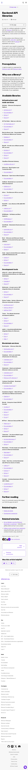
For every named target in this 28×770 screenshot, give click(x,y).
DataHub (7, 396)
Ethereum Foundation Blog (7, 707)
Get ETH (3, 628)
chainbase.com (8, 359)
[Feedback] (25, 767)
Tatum (6, 318)
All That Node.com (9, 124)
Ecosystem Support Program (8, 710)
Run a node (3, 604)
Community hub (4, 689)
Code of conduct (14, 754)
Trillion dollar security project (7, 741)
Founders (3, 681)
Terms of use (14, 761)
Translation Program (5, 699)
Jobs (14, 756)
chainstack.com (8, 372)
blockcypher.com (9, 349)
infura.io (6, 195)
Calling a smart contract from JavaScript (14, 528)
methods (17, 41)
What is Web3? (4, 596)
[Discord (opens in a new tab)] (19, 746)
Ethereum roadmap (5, 723)
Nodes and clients (8, 511)
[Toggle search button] (23, 2)
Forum (6, 417)
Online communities (5, 691)
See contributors (15, 539)
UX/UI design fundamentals (7, 675)
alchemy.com (8, 110)
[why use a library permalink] (1, 74)
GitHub (6, 115)
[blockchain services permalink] (1, 343)
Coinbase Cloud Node (10, 386)
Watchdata (7, 452)
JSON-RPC (13, 40)
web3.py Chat (8, 310)
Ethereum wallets (5, 594)
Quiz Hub (3, 609)
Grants (2, 670)
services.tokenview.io (10, 439)
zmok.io (6, 257)
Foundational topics (5, 673)
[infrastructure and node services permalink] (1, 101)
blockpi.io (7, 150)
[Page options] (9, 19)
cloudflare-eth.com (9, 164)
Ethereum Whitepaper (6, 720)
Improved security (5, 725)
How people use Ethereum (7, 612)
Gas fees (3, 602)
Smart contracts (4, 599)
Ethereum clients (17, 69)
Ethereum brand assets (14, 752)
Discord (6, 117)
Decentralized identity (6, 644)
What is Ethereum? (5, 588)
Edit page (13, 19)
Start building (4, 665)
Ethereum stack (6, 69)
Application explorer (5, 631)
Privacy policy (14, 759)
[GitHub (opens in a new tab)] (8, 746)
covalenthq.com (8, 484)
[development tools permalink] (1, 269)
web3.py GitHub (8, 307)
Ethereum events (5, 694)
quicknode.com (8, 229)
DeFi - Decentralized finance (7, 638)
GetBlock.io (7, 186)
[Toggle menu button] (26, 2)
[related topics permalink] (1, 507)
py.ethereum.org (9, 305)
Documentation (8, 112)
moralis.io (7, 407)
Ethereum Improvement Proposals (8, 733)
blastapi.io (7, 137)
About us (14, 749)
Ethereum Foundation (6, 704)
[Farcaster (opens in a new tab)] (12, 746)
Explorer (7, 470)
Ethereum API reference (11, 378)
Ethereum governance (6, 736)
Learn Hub (3, 586)
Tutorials (3, 660)
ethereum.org (5, 579)
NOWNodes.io (8, 219)
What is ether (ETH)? (5, 591)
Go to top (15, 574)
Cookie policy (14, 763)
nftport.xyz (7, 423)
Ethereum (9, 30)
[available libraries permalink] (1, 95)
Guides (2, 623)
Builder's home (4, 657)
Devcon (3, 712)
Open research (4, 731)
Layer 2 (2, 649)
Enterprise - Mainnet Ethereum (8, 678)
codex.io (6, 465)
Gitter (6, 339)
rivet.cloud (7, 244)
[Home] (2, 2)
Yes (6, 563)
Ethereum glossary (5, 615)
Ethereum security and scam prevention (10, 607)
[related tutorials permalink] (1, 519)
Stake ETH (3, 646)
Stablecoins (3, 633)
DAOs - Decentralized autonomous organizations (12, 641)
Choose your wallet (5, 625)
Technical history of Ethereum (7, 728)
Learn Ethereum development (7, 667)
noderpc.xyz (7, 208)
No (13, 563)
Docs (6, 336)
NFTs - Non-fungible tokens (7, 636)
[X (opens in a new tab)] (16, 746)
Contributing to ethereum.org (7, 696)
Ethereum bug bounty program (8, 702)
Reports (3, 739)
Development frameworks (10, 513)
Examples (7, 281)
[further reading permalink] (1, 497)
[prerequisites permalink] (1, 64)
